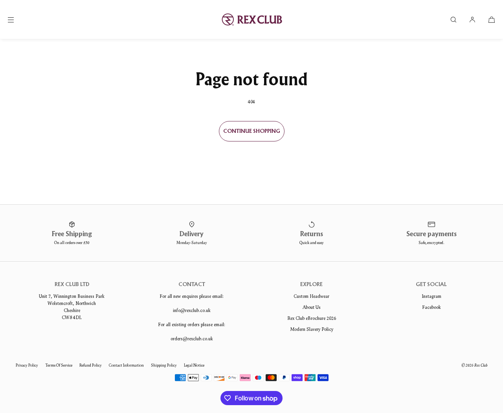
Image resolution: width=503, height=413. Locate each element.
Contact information (126, 365)
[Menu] (17, 19)
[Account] (472, 19)
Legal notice (194, 365)
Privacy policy (27, 365)
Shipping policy (164, 365)
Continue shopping (251, 131)
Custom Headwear (311, 296)
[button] (453, 19)
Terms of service (58, 365)
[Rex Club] (251, 19)
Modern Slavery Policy (311, 329)
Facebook (431, 307)
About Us (312, 307)
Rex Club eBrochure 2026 (311, 318)
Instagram (431, 296)
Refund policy (90, 365)
